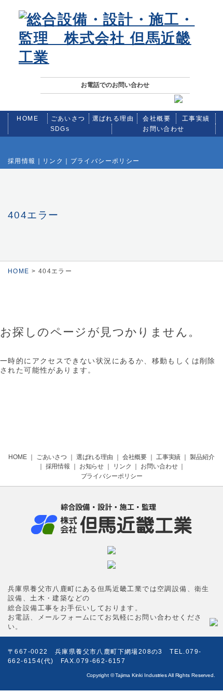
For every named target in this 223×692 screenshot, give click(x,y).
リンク (53, 161)
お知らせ (91, 466)
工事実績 (196, 118)
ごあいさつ (68, 118)
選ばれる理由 (113, 118)
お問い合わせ (163, 128)
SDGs (60, 128)
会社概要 (157, 118)
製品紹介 (202, 457)
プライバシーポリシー (105, 161)
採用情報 (22, 161)
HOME (27, 118)
